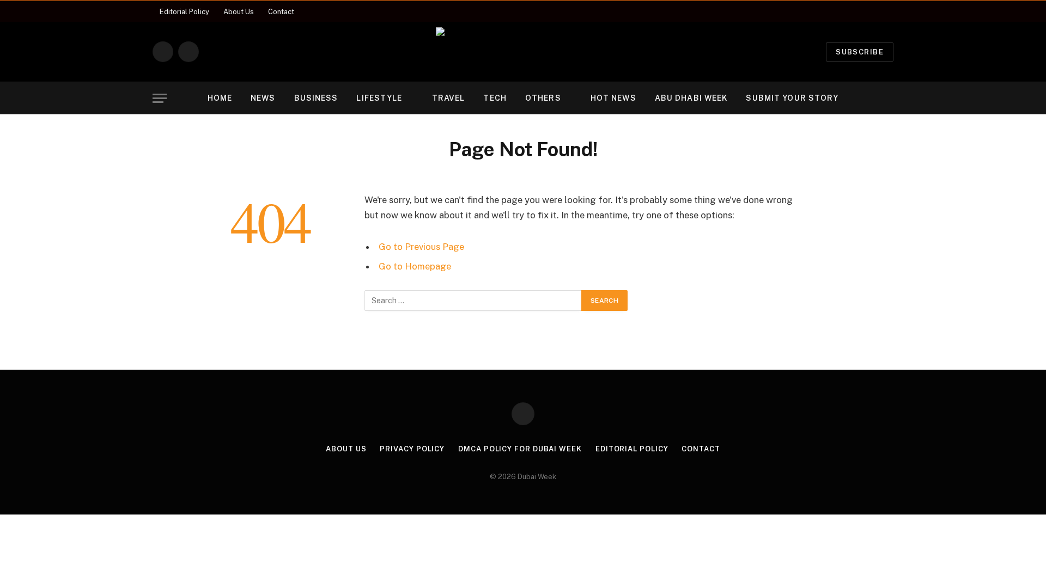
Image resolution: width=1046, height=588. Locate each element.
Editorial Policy (184, 12)
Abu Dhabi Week (691, 98)
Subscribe (860, 52)
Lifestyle (379, 98)
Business (316, 98)
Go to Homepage (415, 266)
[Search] (888, 98)
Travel (448, 98)
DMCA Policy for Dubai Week (520, 449)
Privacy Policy (412, 449)
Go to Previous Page (421, 246)
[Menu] (160, 98)
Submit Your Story (792, 98)
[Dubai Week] (523, 52)
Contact (281, 12)
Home (220, 98)
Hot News (613, 98)
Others (543, 98)
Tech (494, 98)
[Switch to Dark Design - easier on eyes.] (872, 98)
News (263, 98)
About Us (238, 12)
